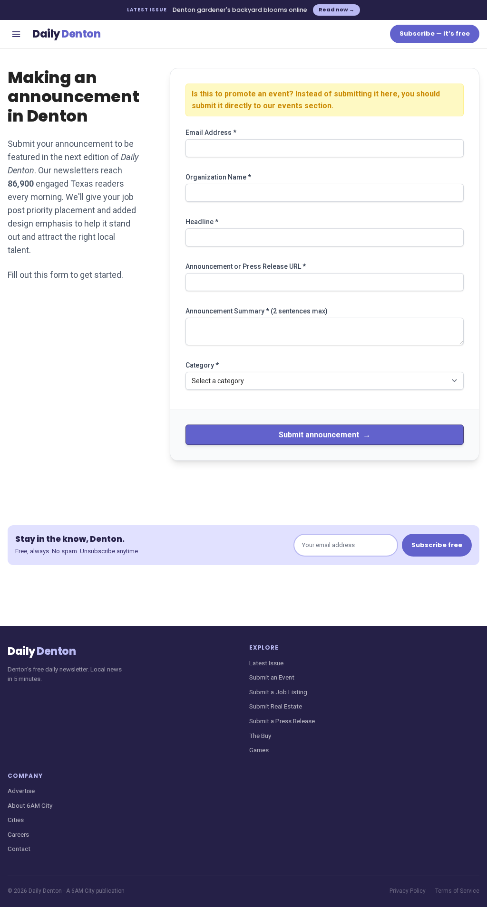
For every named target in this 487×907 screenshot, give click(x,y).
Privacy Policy (408, 891)
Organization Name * (218, 177)
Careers (18, 834)
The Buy (260, 735)
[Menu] (16, 34)
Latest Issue (266, 663)
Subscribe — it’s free (434, 33)
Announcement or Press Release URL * (245, 266)
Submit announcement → (324, 434)
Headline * (201, 222)
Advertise (21, 790)
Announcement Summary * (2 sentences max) (256, 311)
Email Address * (210, 132)
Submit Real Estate (275, 706)
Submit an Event (271, 677)
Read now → (336, 9)
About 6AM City (30, 805)
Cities (16, 819)
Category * (202, 365)
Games (259, 750)
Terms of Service (457, 891)
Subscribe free (436, 544)
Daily (66, 34)
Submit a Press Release (282, 721)
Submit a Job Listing (278, 692)
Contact (19, 848)
